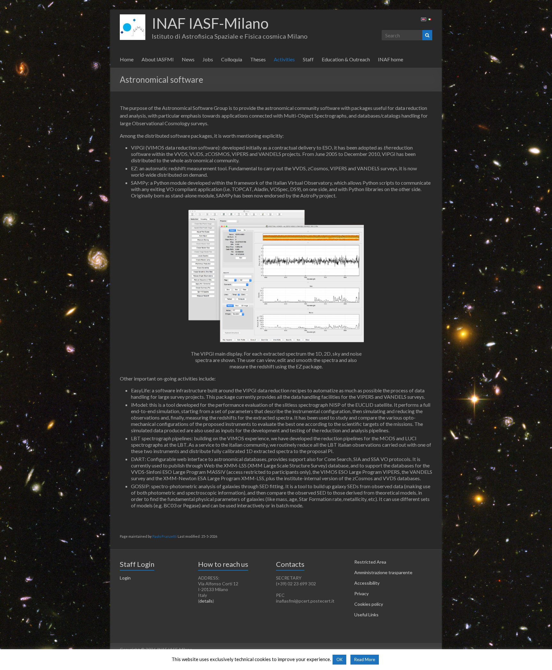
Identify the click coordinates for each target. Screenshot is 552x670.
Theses (258, 59)
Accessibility (366, 583)
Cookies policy (368, 604)
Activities (284, 59)
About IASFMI (158, 59)
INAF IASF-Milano (210, 23)
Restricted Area (370, 562)
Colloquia (231, 59)
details (206, 601)
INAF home (390, 59)
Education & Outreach (346, 59)
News (188, 59)
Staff (308, 59)
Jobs (208, 59)
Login (125, 578)
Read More (364, 659)
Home (127, 59)
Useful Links (366, 614)
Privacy (361, 593)
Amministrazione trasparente (383, 572)
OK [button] (339, 659)
